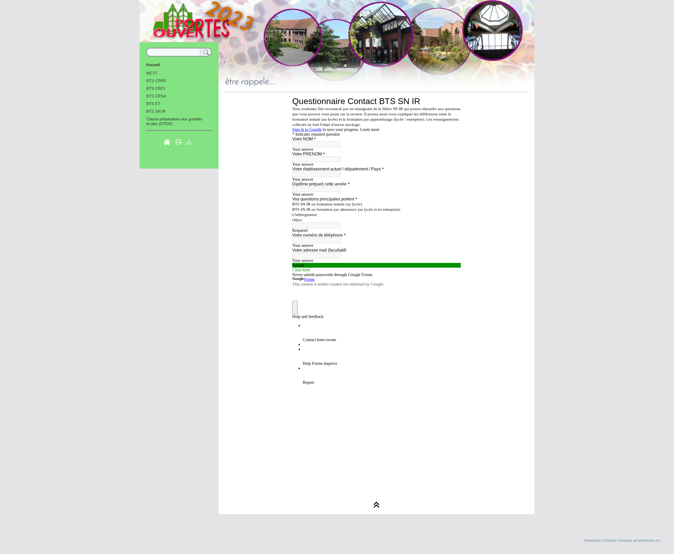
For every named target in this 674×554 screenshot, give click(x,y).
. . (662, 540)
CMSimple (609, 540)
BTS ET (153, 103)
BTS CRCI (155, 88)
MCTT (151, 73)
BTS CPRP (156, 81)
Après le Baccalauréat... (288, 30)
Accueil (258, 30)
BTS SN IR (321, 30)
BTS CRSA (156, 96)
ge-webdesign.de (646, 540)
